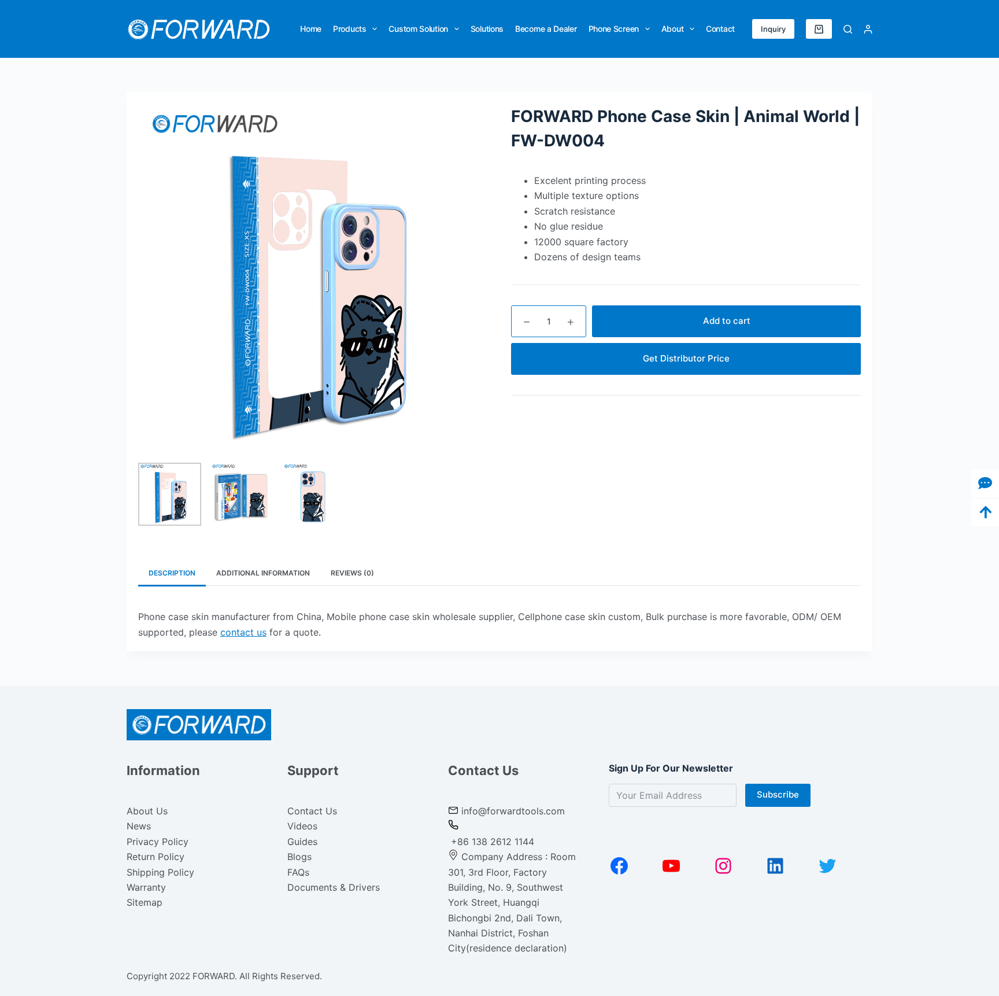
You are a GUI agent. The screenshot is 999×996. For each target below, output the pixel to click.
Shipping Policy (160, 872)
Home (310, 29)
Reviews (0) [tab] (352, 573)
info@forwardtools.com (513, 811)
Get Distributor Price (686, 358)
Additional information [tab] (263, 573)
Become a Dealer (546, 29)
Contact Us (312, 811)
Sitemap (144, 902)
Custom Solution (418, 29)
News (139, 826)
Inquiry (773, 29)
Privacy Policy (157, 841)
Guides (302, 841)
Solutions (487, 29)
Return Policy (155, 856)
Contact (720, 29)
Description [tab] (172, 573)
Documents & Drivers (333, 887)
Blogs (299, 856)
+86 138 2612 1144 (491, 841)
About (672, 29)
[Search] (847, 29)
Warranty (146, 887)
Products (350, 29)
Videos (302, 826)
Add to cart (726, 320)
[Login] (868, 29)
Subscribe (778, 794)
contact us (243, 632)
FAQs (298, 872)
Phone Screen (614, 29)
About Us (147, 811)
